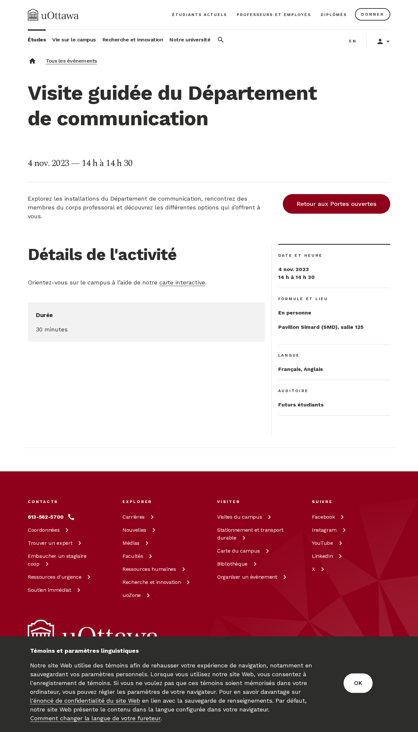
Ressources (54, 577)
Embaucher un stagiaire (57, 560)
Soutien (49, 590)
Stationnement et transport (250, 534)
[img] (53, 14)
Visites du (239, 517)
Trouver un (50, 543)
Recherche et (151, 582)
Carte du (238, 551)
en (353, 41)
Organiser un (247, 577)
